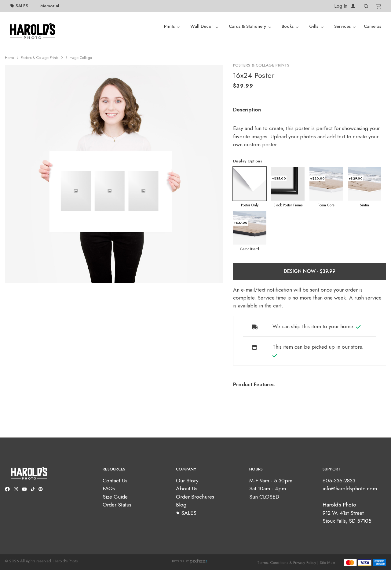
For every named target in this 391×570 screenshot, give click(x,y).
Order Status (117, 505)
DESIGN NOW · (302, 271)
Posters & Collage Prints (39, 57)
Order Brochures (195, 497)
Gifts (313, 26)
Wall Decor (201, 26)
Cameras (372, 26)
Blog (181, 505)
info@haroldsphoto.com (350, 488)
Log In (341, 5)
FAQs (109, 488)
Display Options (247, 161)
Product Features (254, 384)
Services (342, 26)
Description (247, 110)
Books (288, 26)
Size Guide (115, 497)
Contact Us (115, 481)
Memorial (49, 6)
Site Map (327, 562)
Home (9, 57)
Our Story (187, 481)
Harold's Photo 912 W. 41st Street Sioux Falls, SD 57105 (347, 513)
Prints (169, 26)
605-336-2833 (339, 481)
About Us (186, 488)
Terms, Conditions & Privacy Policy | (287, 562)
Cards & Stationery (247, 26)
